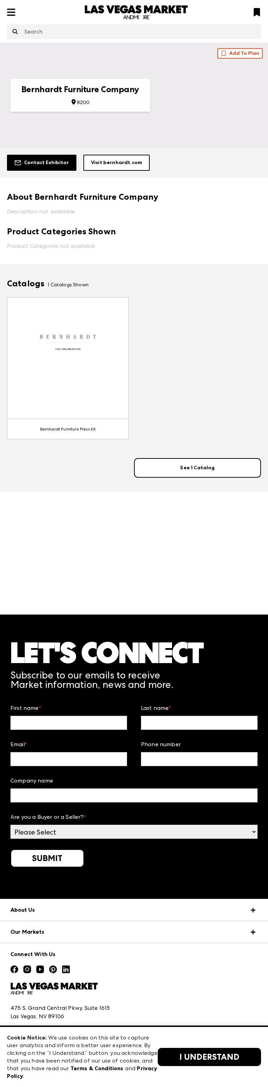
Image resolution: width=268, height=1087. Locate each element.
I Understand (209, 1057)
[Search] (15, 32)
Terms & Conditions (97, 1068)
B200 (83, 102)
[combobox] (134, 31)
